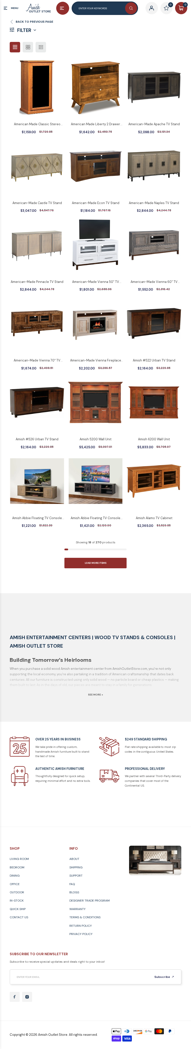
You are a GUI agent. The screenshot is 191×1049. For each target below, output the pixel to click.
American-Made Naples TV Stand (154, 203)
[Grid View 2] (28, 47)
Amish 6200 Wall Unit (154, 439)
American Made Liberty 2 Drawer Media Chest (95, 124)
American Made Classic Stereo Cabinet (37, 124)
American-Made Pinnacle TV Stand (37, 282)
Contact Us (19, 917)
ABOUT (74, 859)
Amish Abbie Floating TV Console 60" (37, 518)
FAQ (72, 884)
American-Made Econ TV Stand (95, 203)
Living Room (19, 859)
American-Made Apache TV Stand (154, 124)
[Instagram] (27, 997)
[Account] (151, 8)
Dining (15, 876)
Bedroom (17, 867)
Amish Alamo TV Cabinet (154, 518)
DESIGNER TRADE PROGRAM (89, 901)
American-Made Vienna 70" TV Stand (37, 360)
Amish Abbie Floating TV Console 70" (95, 518)
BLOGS (74, 892)
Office (15, 884)
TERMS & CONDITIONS (84, 917)
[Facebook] (15, 997)
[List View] (41, 47)
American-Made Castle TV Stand (37, 203)
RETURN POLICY (80, 926)
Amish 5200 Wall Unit (95, 439)
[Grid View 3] (15, 47)
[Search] (131, 8)
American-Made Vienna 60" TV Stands (154, 282)
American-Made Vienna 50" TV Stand (95, 282)
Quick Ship (18, 909)
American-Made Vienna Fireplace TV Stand (95, 360)
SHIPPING (76, 867)
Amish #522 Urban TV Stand (154, 360)
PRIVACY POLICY (81, 934)
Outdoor (17, 892)
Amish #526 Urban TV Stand (37, 439)
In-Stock (17, 901)
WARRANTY (77, 909)
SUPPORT (76, 876)
